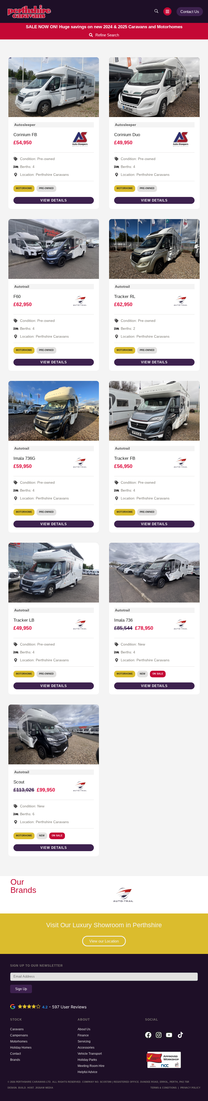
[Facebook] (148, 1035)
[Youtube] (169, 1035)
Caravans (17, 1029)
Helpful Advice (87, 1072)
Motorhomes (18, 1041)
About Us (84, 1029)
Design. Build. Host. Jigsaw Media (30, 1087)
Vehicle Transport (90, 1053)
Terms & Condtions (163, 1087)
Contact (15, 1053)
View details (53, 200)
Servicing (84, 1041)
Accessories (86, 1047)
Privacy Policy (190, 1087)
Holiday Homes (20, 1047)
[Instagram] (158, 1035)
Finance (83, 1035)
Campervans (19, 1035)
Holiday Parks (87, 1060)
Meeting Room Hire (91, 1066)
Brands (15, 1060)
